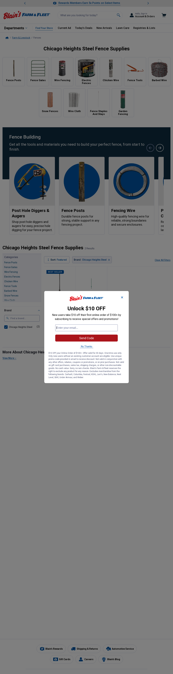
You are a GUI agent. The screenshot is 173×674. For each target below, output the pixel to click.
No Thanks (86, 346)
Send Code (86, 338)
